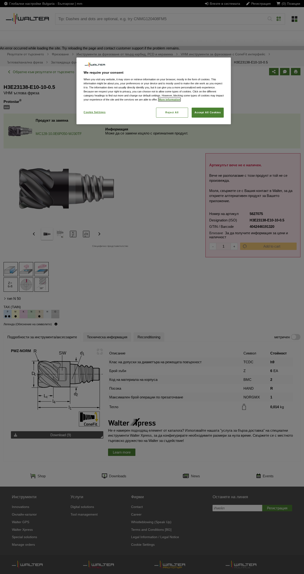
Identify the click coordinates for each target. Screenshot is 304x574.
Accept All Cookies (208, 112)
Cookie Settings (95, 112)
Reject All (172, 112)
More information (169, 99)
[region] (153, 90)
